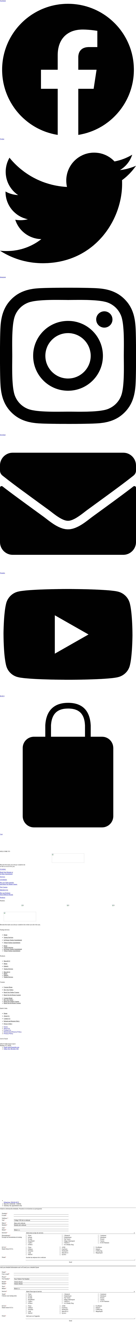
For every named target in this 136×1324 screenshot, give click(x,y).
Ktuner (102, 1239)
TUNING (3, 869)
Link (29, 1253)
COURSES (3, 880)
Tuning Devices (8, 969)
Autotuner (103, 1235)
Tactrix (102, 1241)
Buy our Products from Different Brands (6, 893)
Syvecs (64, 1254)
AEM (63, 1247)
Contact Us (7, 1018)
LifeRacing (99, 1251)
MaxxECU (7, 961)
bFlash (30, 1237)
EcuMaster (99, 1247)
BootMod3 (31, 1241)
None (29, 1235)
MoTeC (30, 1254)
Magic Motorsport (69, 1241)
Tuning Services (8, 937)
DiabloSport (67, 1237)
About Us (6, 1016)
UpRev (30, 1243)
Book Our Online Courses (11, 992)
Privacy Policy (8, 1024)
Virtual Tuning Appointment (12, 942)
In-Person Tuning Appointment (13, 940)
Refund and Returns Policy (12, 1021)
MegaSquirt (99, 1253)
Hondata (30, 1251)
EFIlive (30, 1244)
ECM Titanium (104, 1243)
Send (70, 1262)
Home (5, 935)
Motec (5, 963)
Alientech (67, 1235)
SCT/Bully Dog (69, 1244)
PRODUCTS (4, 890)
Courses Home (8, 987)
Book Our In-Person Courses (12, 995)
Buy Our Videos (8, 990)
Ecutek (30, 1239)
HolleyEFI (65, 1251)
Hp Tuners (67, 1239)
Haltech (6, 966)
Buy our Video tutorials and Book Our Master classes (8, 883)
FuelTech (64, 1249)
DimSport (103, 1237)
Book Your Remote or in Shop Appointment (6, 873)
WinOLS (66, 1243)
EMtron (30, 1249)
